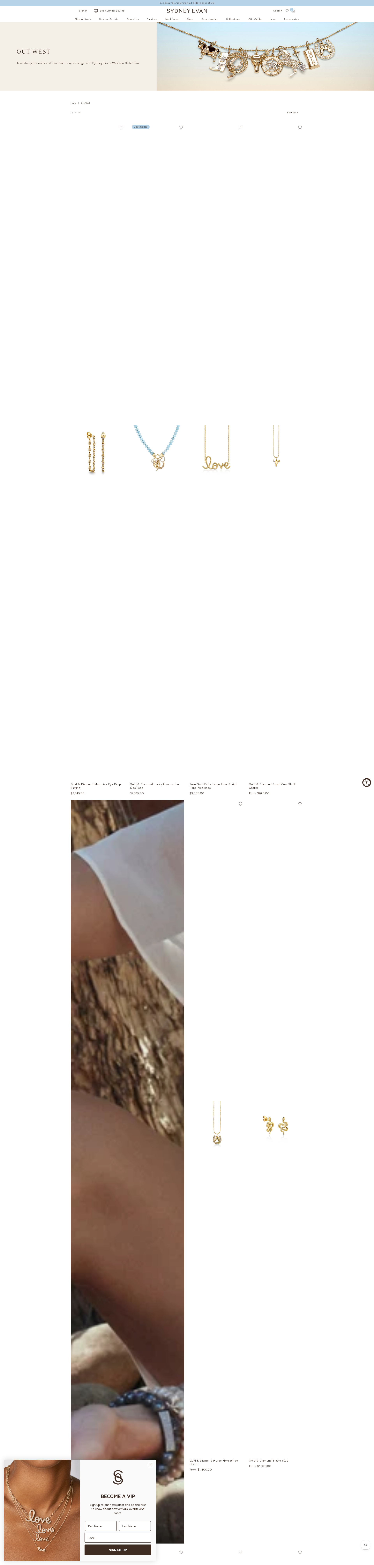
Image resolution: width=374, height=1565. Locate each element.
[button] (121, 128)
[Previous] (70, 451)
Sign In (83, 11)
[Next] (125, 451)
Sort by (291, 112)
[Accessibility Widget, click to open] (366, 782)
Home (73, 103)
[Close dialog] (150, 1465)
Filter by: (76, 112)
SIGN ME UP (118, 1550)
